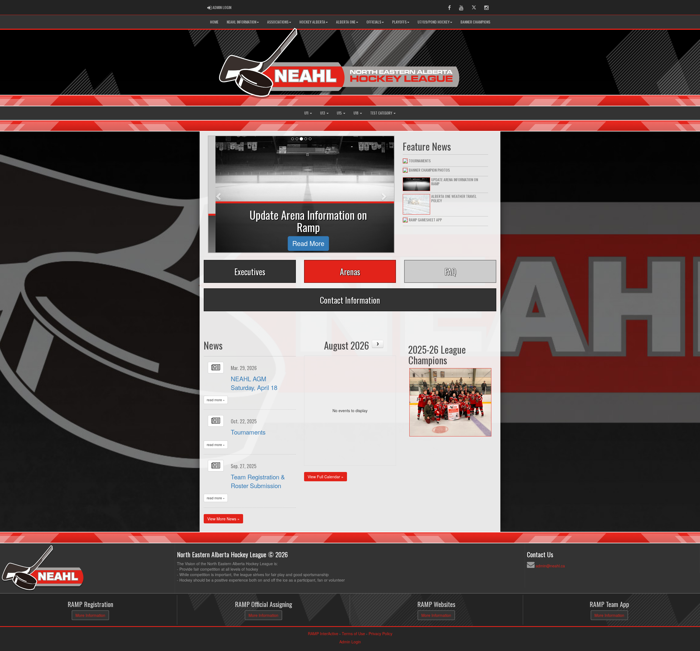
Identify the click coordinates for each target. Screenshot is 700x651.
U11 (306, 113)
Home (214, 22)
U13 (323, 113)
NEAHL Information (241, 22)
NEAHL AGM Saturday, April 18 (254, 383)
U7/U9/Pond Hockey (434, 22)
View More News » (223, 518)
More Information (90, 615)
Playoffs (399, 22)
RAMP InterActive (323, 633)
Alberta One (345, 22)
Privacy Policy (380, 633)
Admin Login (350, 641)
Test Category (381, 113)
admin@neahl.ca (550, 565)
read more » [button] (216, 399)
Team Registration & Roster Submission (258, 481)
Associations (277, 22)
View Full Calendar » (325, 476)
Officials (373, 22)
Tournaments (248, 431)
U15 (340, 113)
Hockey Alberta (312, 22)
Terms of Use (353, 633)
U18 (356, 113)
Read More (301, 243)
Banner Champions (475, 22)
